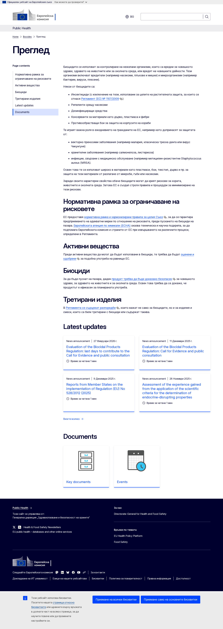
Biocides (27, 36)
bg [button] (132, 16)
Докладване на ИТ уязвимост (30, 578)
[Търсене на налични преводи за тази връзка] (121, 98)
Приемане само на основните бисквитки (170, 599)
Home (16, 36)
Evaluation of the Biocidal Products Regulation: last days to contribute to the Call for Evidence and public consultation (98, 351)
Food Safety (121, 541)
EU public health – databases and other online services (42, 531)
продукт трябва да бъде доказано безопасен (142, 279)
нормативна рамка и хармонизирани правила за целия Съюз (123, 217)
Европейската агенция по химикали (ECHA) (102, 225)
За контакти (98, 572)
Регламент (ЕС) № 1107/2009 (100, 98)
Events (122, 482)
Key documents (78, 482)
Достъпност (183, 578)
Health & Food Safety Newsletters (42, 527)
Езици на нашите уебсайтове (70, 578)
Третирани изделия (27, 98)
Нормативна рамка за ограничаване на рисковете (33, 76)
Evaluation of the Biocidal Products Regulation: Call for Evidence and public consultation (173, 351)
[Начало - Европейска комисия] (37, 15)
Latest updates (24, 105)
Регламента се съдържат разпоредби (91, 307)
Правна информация (159, 578)
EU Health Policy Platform (128, 535)
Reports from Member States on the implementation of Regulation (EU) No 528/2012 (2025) (95, 388)
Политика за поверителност (125, 578)
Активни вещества (27, 85)
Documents (22, 112)
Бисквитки (98, 578)
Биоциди (21, 92)
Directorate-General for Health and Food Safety (140, 513)
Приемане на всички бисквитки (116, 599)
